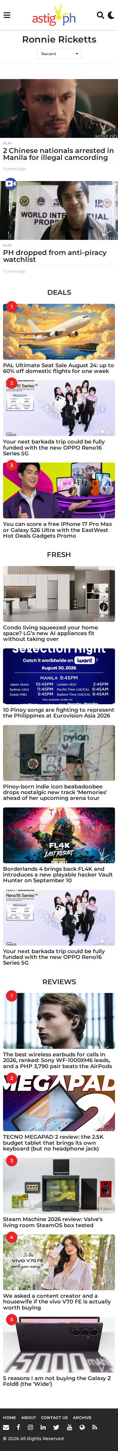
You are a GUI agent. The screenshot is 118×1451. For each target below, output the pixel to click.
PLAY (7, 143)
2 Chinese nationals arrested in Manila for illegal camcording (58, 154)
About (28, 1417)
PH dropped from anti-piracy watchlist (55, 256)
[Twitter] (56, 1427)
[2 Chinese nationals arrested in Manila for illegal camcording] (59, 108)
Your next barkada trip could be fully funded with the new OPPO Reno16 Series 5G (54, 447)
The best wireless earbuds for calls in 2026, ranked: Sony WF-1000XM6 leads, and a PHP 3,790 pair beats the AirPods (57, 1060)
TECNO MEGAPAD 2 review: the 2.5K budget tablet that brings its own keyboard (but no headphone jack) (53, 1143)
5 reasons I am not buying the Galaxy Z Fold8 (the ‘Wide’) (57, 1381)
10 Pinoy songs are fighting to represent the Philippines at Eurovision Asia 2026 (58, 713)
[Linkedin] (43, 1427)
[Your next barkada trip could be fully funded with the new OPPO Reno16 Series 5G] (59, 408)
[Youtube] (69, 1427)
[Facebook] (18, 1427)
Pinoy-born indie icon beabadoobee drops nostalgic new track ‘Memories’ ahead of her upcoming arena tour (55, 792)
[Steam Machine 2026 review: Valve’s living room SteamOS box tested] (59, 1186)
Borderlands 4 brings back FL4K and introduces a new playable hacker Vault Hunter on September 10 (58, 875)
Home (9, 1417)
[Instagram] (30, 1427)
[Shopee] (82, 1427)
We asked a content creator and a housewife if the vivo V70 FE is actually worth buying (57, 1302)
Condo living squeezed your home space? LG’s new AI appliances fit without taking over (50, 633)
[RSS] (94, 1427)
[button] (7, 15)
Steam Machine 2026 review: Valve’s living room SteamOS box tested (53, 1222)
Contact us (54, 1417)
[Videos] (11, 184)
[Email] (6, 1427)
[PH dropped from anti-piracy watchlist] (59, 210)
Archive (82, 1417)
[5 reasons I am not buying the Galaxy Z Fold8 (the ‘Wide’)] (59, 1345)
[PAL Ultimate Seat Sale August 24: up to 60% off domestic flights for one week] (59, 332)
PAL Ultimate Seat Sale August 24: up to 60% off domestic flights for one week (58, 368)
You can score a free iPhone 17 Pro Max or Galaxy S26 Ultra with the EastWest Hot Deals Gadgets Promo (57, 530)
